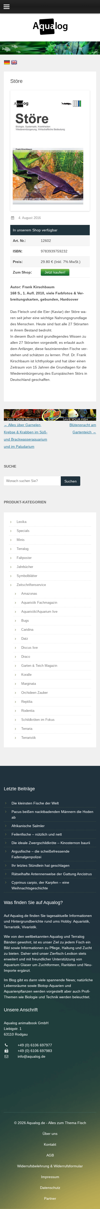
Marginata (28, 684)
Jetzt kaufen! (55, 272)
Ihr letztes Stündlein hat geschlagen (40, 865)
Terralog (22, 549)
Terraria (26, 729)
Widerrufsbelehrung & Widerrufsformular (50, 1166)
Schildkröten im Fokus (38, 720)
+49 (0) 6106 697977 (35, 1045)
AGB (50, 1155)
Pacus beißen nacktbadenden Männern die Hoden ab (52, 814)
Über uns (50, 1134)
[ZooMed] (50, 419)
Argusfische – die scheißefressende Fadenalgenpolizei (40, 854)
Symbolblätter (27, 576)
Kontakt (50, 1144)
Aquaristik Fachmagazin (39, 603)
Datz (24, 639)
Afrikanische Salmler (28, 826)
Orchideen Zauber (34, 693)
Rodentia (27, 711)
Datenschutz (50, 1188)
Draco (25, 657)
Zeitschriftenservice (31, 585)
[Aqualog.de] (50, 33)
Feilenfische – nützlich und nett (37, 834)
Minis (21, 540)
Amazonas (29, 593)
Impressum (50, 1177)
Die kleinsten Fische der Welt (35, 803)
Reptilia (26, 702)
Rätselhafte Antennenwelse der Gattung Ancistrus (52, 874)
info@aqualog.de (31, 1056)
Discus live (29, 648)
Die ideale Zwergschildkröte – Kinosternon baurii (51, 843)
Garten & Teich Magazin (39, 666)
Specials (23, 531)
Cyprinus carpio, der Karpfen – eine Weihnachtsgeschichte (40, 885)
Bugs (25, 621)
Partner (50, 1198)
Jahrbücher (25, 567)
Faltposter (24, 558)
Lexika (21, 522)
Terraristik (28, 738)
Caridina (27, 630)
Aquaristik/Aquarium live (39, 612)
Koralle (26, 675)
